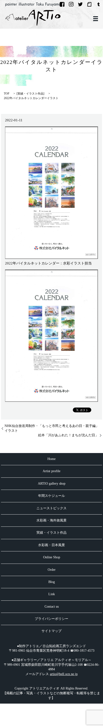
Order (52, 569)
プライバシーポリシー (51, 619)
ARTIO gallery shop (51, 483)
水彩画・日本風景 (51, 545)
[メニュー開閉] (95, 18)
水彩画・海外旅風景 (51, 520)
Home (51, 459)
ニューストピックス (51, 508)
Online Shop (51, 557)
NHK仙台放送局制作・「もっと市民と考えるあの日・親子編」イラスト (52, 428)
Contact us (52, 606)
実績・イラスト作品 (30, 93)
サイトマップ (51, 631)
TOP (6, 93)
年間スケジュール (51, 496)
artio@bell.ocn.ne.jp (64, 674)
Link (51, 594)
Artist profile (51, 471)
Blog (51, 582)
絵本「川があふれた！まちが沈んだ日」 (68, 435)
